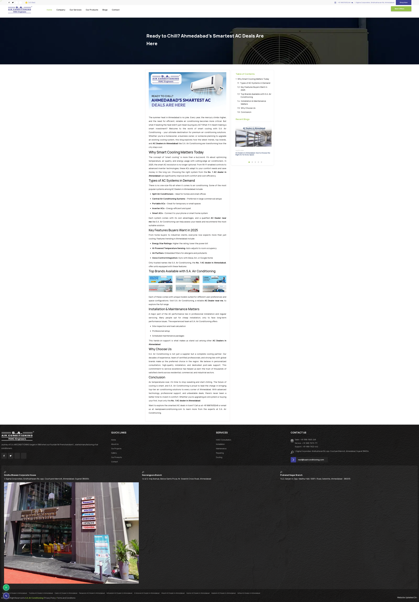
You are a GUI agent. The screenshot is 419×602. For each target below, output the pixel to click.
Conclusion (246, 112)
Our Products (92, 9)
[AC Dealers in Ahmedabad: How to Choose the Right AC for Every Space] (253, 136)
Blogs (104, 9)
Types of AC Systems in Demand (255, 83)
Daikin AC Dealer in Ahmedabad (66, 593)
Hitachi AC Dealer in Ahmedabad (173, 593)
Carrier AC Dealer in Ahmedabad (198, 593)
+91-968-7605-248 (305, 439)
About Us (115, 444)
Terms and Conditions (66, 598)
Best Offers (400, 9)
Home (49, 9)
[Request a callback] (6, 596)
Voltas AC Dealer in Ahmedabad (248, 593)
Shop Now (404, 2)
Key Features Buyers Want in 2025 (254, 88)
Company (60, 9)
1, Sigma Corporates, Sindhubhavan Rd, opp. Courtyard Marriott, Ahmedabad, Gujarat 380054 (332, 451)
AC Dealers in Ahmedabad (183, 189)
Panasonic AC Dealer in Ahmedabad (92, 593)
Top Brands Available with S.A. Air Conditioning (256, 95)
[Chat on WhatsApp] (6, 587)
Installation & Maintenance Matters (253, 102)
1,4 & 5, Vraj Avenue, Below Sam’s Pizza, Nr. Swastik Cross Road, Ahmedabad (176, 478)
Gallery (114, 453)
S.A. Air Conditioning (159, 354)
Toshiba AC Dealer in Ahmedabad (41, 593)
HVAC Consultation (223, 440)
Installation (220, 444)
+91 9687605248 (344, 2)
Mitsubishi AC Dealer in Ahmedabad (120, 593)
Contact (115, 9)
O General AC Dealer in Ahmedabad (147, 593)
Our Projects (116, 448)
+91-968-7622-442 (306, 446)
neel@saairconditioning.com (168, 409)
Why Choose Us (248, 108)
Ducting (219, 457)
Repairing (220, 453)
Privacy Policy (50, 598)
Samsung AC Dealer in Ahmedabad (14, 593)
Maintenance (221, 448)
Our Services (75, 9)
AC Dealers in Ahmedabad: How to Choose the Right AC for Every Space (252, 154)
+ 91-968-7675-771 (306, 443)
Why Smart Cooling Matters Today (253, 79)
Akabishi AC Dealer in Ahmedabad (223, 593)
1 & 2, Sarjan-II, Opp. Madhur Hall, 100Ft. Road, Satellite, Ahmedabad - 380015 (315, 478)
